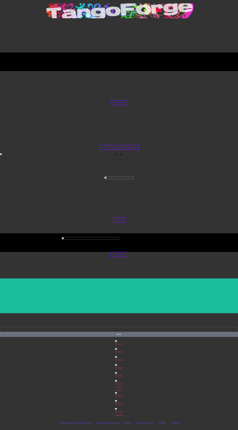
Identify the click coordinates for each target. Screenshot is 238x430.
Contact (162, 423)
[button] (2, 169)
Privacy (175, 423)
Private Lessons (144, 423)
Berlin (128, 423)
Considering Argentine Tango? (75, 423)
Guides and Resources (108, 423)
